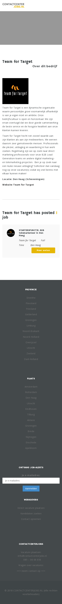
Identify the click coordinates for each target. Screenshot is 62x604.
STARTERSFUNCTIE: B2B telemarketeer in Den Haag (31, 233)
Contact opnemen (31, 518)
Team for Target (27, 240)
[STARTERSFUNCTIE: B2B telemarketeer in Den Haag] (11, 232)
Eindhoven (31, 408)
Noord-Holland (31, 336)
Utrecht (31, 347)
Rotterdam (31, 392)
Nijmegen (31, 436)
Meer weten (43, 250)
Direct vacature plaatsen (31, 507)
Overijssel (31, 342)
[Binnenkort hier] (13, 5)
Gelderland (31, 314)
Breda (31, 431)
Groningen (31, 320)
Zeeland (31, 353)
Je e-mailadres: (31, 475)
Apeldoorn (31, 447)
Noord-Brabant (31, 331)
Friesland (31, 308)
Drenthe (31, 297)
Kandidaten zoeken (31, 513)
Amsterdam (31, 386)
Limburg (31, 325)
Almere (31, 420)
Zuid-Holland (31, 359)
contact (32, 570)
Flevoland (31, 303)
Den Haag (31, 397)
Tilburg (31, 414)
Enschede (31, 442)
